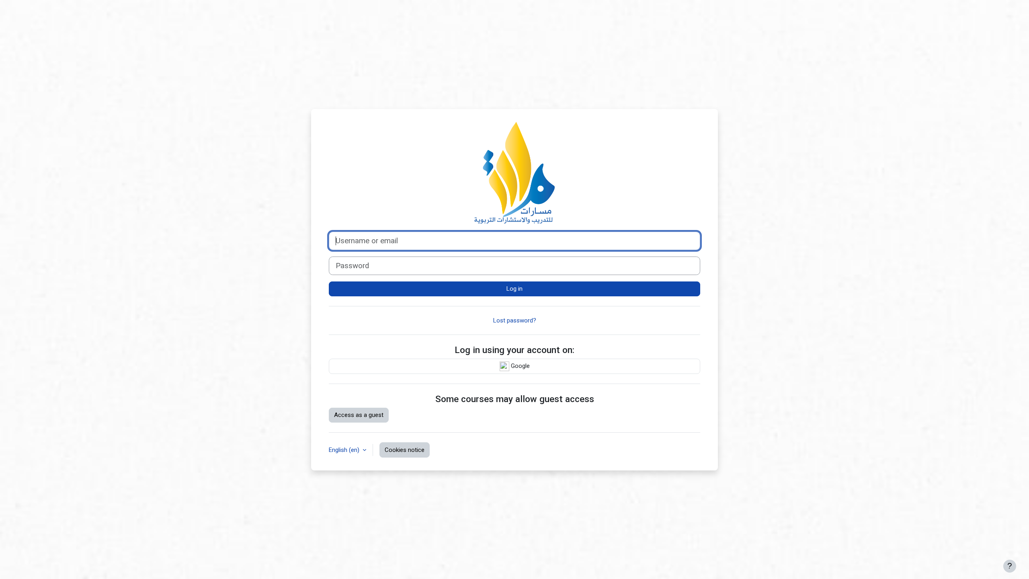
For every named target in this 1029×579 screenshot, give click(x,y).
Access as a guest (358, 415)
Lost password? (514, 320)
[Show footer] (1009, 566)
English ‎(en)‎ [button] (345, 450)
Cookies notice (404, 450)
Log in (514, 288)
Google (519, 366)
